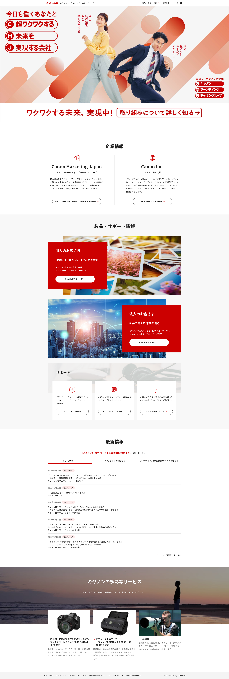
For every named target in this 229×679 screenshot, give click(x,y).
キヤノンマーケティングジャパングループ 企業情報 (75, 201)
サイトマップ (61, 675)
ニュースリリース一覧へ (171, 555)
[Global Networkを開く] (181, 3)
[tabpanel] (114, 518)
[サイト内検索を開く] (176, 3)
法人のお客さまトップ (147, 342)
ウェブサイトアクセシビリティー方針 (127, 675)
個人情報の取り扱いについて (100, 675)
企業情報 (166, 3)
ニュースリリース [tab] (70, 460)
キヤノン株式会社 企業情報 (151, 201)
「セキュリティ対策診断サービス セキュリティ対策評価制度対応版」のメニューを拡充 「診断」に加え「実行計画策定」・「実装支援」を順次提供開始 (85, 543)
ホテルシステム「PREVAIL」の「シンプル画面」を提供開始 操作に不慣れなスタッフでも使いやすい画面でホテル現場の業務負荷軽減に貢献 (82, 526)
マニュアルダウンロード (113, 411)
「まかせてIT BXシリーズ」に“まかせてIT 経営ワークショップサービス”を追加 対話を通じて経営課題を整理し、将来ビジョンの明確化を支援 (82, 477)
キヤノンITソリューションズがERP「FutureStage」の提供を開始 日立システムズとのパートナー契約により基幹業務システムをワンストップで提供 (83, 508)
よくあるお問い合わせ (155, 411)
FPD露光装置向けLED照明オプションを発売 (66, 492)
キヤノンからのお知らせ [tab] (114, 460)
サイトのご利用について (77, 675)
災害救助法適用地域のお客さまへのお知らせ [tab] (159, 460)
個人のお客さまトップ (74, 279)
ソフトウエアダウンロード (70, 411)
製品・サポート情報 (149, 3)
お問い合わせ (48, 675)
